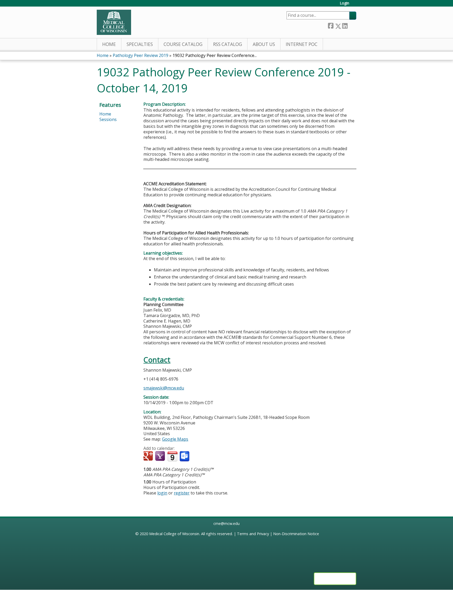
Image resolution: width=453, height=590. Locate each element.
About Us (264, 44)
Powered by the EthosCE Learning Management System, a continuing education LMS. (335, 578)
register (182, 493)
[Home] (114, 22)
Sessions (108, 119)
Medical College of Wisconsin (174, 533)
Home (109, 44)
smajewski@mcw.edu (163, 388)
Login (344, 3)
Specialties (140, 44)
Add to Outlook (185, 456)
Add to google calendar (148, 456)
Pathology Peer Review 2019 (140, 55)
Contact (156, 360)
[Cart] (354, 5)
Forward (351, 25)
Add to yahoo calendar (160, 456)
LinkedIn (344, 25)
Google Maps (175, 439)
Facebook (330, 25)
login (162, 493)
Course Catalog (183, 44)
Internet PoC (301, 44)
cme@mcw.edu (226, 523)
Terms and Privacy (253, 533)
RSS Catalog (227, 44)
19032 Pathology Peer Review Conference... (214, 55)
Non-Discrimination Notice (296, 533)
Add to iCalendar (172, 456)
